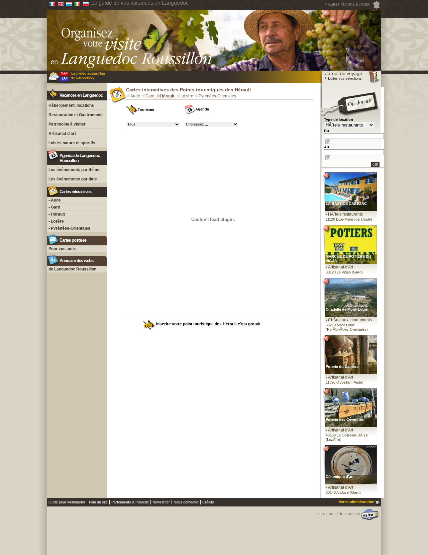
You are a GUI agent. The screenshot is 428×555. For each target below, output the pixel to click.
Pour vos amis (62, 248)
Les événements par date (72, 179)
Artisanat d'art (62, 133)
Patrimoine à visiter (67, 124)
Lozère (187, 96)
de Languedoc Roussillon (72, 269)
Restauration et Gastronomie (76, 114)
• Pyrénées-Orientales (69, 228)
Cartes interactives (75, 191)
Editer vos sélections (344, 78)
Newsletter (161, 502)
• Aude (54, 200)
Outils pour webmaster (66, 502)
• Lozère (56, 221)
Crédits (208, 502)
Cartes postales (73, 240)
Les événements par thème (74, 169)
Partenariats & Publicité (130, 502)
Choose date (327, 141)
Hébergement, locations (71, 105)
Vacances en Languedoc (81, 95)
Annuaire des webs (76, 260)
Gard (149, 96)
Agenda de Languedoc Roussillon (80, 158)
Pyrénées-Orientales (217, 96)
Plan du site (98, 502)
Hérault (167, 96)
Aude (135, 96)
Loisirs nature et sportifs (71, 143)
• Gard (54, 207)
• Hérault (56, 214)
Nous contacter (186, 502)
